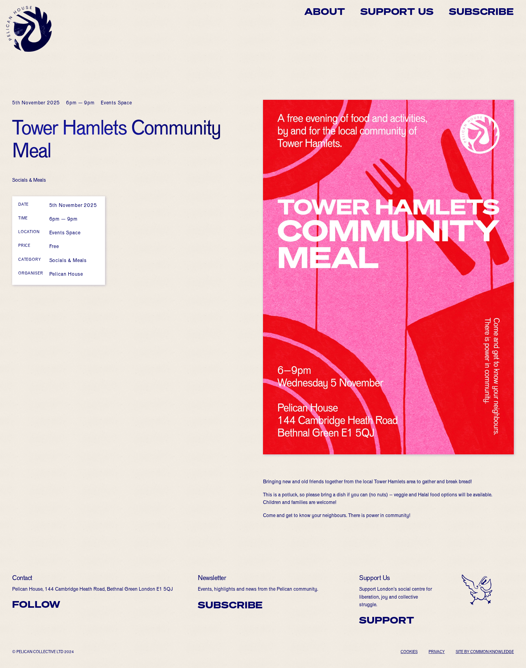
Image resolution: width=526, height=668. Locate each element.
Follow (36, 604)
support (386, 620)
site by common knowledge (485, 652)
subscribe (230, 605)
